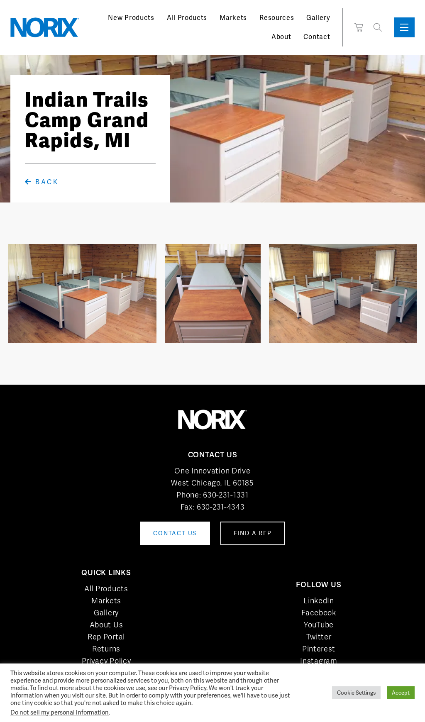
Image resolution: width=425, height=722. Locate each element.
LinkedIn (318, 600)
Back (45, 182)
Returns (106, 649)
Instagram (318, 661)
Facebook (318, 612)
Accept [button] (401, 692)
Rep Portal (106, 637)
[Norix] (44, 27)
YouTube (319, 624)
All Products (187, 17)
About (281, 36)
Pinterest (318, 649)
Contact (316, 36)
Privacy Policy (106, 661)
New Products (131, 17)
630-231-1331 (225, 495)
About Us (106, 624)
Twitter (319, 637)
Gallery (318, 17)
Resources (276, 17)
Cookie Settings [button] (356, 692)
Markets (233, 17)
